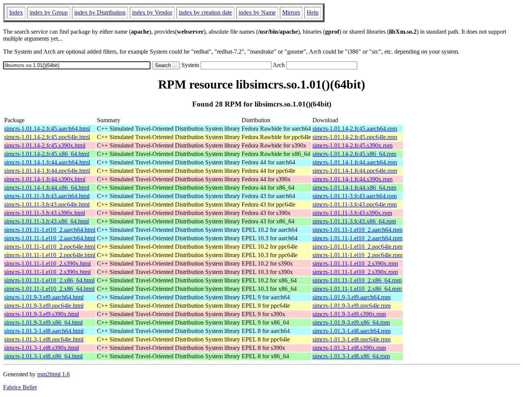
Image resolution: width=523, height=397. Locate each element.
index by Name (257, 12)
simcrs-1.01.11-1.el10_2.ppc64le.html (49, 246)
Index (16, 12)
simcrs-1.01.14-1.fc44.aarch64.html (47, 162)
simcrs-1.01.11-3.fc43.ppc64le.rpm (354, 204)
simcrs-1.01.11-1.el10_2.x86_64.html (49, 280)
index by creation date (205, 12)
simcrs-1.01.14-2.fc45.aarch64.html (47, 128)
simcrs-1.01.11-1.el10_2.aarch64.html (49, 229)
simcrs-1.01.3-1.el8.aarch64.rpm (351, 331)
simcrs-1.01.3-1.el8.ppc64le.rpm (351, 339)
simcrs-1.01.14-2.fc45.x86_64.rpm (354, 154)
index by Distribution (100, 12)
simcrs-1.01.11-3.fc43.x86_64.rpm (354, 221)
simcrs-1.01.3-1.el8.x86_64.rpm (351, 356)
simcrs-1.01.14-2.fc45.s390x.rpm (352, 145)
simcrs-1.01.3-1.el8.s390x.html (41, 348)
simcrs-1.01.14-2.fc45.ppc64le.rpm (354, 137)
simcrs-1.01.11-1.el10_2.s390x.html (47, 263)
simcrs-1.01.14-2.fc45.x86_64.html (46, 154)
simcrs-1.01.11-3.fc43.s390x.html (44, 213)
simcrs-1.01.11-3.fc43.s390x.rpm (352, 213)
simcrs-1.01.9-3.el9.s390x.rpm (349, 314)
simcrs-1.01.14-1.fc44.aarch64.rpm (354, 162)
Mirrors (291, 12)
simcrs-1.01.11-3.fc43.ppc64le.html (47, 204)
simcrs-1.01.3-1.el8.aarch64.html (43, 331)
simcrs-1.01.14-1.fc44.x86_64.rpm (354, 187)
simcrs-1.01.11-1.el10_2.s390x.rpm (355, 263)
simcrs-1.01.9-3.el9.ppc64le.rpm (351, 305)
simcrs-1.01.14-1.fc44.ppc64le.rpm (354, 170)
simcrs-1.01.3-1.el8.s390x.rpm (349, 348)
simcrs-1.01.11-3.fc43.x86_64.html (46, 221)
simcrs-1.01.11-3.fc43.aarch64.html (47, 196)
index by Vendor (152, 12)
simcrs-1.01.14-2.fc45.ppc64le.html (47, 137)
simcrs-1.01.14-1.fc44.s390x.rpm (352, 179)
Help (313, 12)
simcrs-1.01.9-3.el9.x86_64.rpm (351, 322)
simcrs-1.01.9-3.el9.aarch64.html (43, 297)
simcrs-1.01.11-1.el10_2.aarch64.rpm (357, 229)
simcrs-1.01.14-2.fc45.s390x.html (44, 145)
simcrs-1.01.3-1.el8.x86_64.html (43, 356)
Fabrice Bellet (20, 387)
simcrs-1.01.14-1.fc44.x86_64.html (46, 187)
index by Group (48, 12)
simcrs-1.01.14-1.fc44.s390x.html (44, 179)
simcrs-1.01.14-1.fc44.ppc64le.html (47, 170)
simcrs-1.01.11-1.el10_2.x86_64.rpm (357, 280)
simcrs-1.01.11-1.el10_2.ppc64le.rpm (357, 246)
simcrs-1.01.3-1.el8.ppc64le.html (43, 339)
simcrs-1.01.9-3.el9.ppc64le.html (43, 305)
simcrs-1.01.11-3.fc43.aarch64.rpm (354, 196)
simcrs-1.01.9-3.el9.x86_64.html (43, 322)
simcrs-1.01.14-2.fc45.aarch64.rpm (354, 128)
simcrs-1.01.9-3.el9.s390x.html (41, 314)
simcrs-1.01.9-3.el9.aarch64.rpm (351, 297)
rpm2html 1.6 (53, 374)
